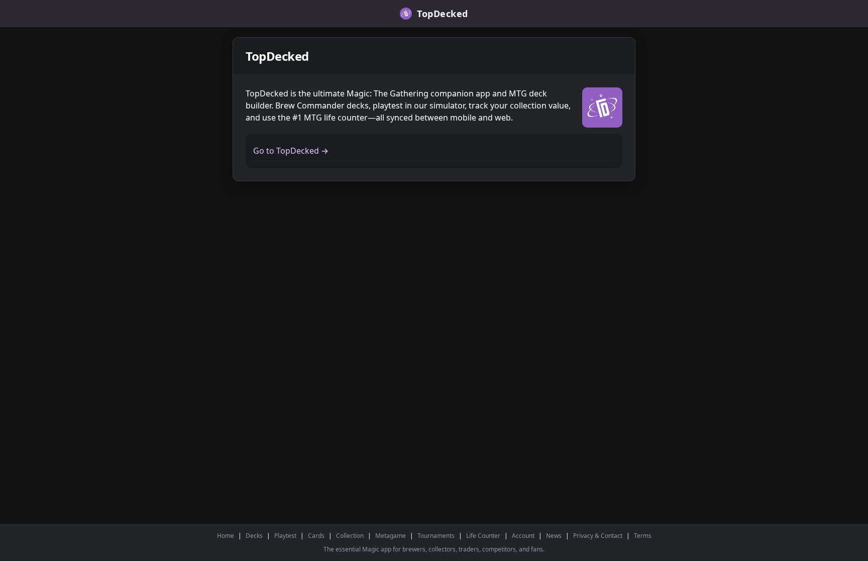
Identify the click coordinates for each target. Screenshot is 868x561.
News (554, 535)
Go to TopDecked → (291, 150)
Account (523, 535)
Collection (350, 535)
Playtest (285, 535)
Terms (643, 535)
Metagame (390, 535)
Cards (316, 535)
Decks (254, 535)
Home (225, 535)
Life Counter (483, 535)
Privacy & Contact (597, 535)
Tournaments (436, 535)
